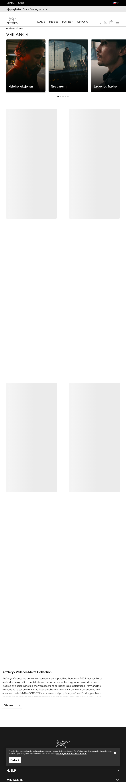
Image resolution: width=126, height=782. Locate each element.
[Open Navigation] (117, 22)
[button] (114, 3)
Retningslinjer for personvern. (71, 753)
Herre (20, 28)
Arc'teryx (11, 28)
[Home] (12, 20)
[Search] (99, 22)
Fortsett (14, 760)
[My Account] (105, 22)
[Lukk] (115, 753)
